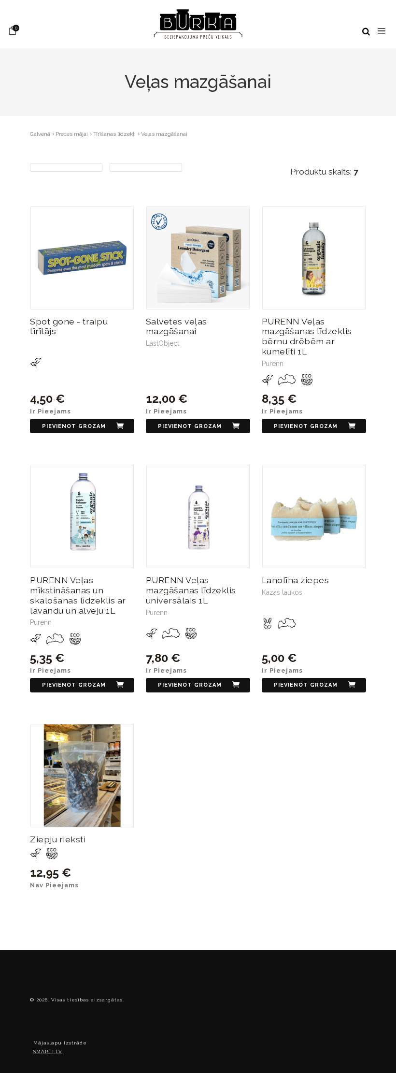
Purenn (272, 363)
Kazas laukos (282, 592)
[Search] (366, 32)
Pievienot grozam (74, 426)
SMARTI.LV (47, 1051)
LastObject (162, 343)
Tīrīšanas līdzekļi (114, 134)
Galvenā (40, 134)
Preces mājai (72, 134)
